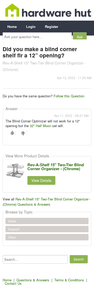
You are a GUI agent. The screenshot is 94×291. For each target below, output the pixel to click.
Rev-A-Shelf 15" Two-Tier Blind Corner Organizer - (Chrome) (55, 166)
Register (51, 26)
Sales (12, 221)
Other (12, 237)
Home (12, 26)
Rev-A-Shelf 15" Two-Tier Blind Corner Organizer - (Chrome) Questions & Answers (47, 202)
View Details (41, 180)
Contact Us (13, 283)
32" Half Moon (40, 125)
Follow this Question (69, 95)
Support (13, 229)
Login (31, 26)
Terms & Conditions (69, 279)
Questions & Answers (32, 279)
